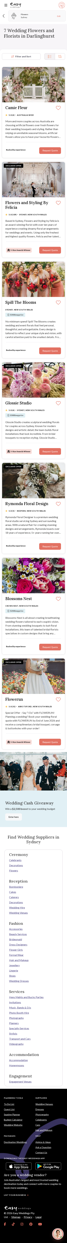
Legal (38, 1216)
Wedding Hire (17, 907)
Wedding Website (13, 1125)
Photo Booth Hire (19, 1012)
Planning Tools (13, 1098)
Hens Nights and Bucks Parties (26, 997)
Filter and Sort (23, 56)
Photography (16, 1017)
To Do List (9, 1104)
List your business (15, 1195)
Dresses (39, 1109)
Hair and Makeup (19, 960)
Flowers (13, 870)
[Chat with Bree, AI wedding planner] (58, 1234)
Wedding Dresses (19, 980)
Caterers (14, 897)
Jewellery (14, 965)
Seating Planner (12, 1114)
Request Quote (50, 150)
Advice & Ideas (43, 1142)
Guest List (9, 1109)
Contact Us (41, 1152)
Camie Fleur (16, 108)
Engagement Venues (20, 1081)
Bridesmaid (15, 939)
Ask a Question (43, 1147)
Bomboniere (16, 886)
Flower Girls (16, 949)
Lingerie (13, 970)
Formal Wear (16, 954)
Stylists (13, 1033)
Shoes (12, 975)
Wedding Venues (18, 912)
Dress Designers (18, 944)
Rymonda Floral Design (26, 504)
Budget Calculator (13, 1119)
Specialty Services (19, 1028)
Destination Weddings (15, 1142)
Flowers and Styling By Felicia (26, 205)
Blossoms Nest (18, 598)
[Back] (3, 15)
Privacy (28, 1216)
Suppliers (41, 1098)
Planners (14, 1023)
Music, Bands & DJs (20, 1007)
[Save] (58, 108)
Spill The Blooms (20, 302)
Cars (37, 1125)
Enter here (14, 817)
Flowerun (14, 699)
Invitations (15, 1002)
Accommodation (18, 1060)
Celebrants (15, 860)
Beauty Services (18, 934)
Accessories (16, 928)
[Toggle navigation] (6, 5)
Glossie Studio (18, 403)
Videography (16, 1043)
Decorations (16, 865)
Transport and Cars (20, 1038)
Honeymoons (16, 1065)
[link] (5, 1224)
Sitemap (15, 1216)
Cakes (12, 891)
